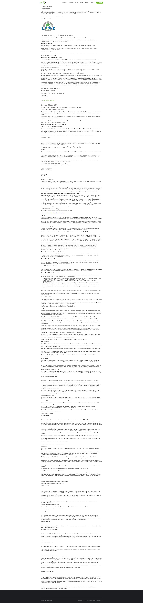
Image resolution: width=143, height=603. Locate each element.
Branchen (71, 2)
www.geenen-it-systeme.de (49, 100)
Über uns (92, 2)
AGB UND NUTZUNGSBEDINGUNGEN (96, 600)
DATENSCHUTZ (86, 600)
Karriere (76, 2)
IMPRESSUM (80, 600)
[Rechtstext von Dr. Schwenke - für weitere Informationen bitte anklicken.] (48, 26)
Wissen (86, 2)
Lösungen (64, 2)
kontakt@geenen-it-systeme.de (50, 98)
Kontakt (81, 2)
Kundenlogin (99, 2)
